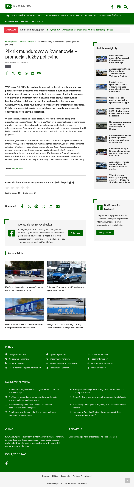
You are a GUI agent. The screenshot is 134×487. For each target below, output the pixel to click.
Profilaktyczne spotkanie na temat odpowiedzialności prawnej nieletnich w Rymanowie (119, 87)
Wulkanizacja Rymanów (102, 363)
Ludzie (24, 22)
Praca (64, 16)
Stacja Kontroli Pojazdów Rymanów (25, 368)
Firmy (41, 16)
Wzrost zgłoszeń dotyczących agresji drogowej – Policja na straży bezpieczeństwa (119, 178)
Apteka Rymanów (58, 354)
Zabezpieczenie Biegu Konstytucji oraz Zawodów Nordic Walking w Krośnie (119, 72)
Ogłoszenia (52, 16)
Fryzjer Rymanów (16, 363)
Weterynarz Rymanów (60, 359)
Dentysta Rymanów (18, 354)
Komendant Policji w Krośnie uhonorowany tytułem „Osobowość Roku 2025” (119, 152)
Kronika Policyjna (27, 42)
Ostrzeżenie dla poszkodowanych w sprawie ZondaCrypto (119, 100)
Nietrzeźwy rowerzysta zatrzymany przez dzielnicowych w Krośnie (120, 125)
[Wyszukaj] (125, 6)
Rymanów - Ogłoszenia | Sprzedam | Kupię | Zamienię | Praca (81, 30)
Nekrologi (90, 16)
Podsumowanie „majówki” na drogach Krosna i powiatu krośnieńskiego (119, 59)
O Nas (55, 476)
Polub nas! (75, 233)
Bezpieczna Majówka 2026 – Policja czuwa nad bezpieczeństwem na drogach (119, 112)
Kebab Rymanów (98, 368)
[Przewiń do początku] (127, 480)
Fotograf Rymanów (99, 359)
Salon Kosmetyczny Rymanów (63, 363)
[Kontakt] (118, 7)
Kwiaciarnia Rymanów (19, 359)
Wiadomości (18, 16)
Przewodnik (12, 22)
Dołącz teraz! (105, 233)
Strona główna (11, 42)
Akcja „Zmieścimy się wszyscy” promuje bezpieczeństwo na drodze (119, 165)
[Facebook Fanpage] (111, 7)
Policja (31, 16)
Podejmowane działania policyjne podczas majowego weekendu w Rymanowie (120, 138)
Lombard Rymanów (99, 354)
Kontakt (113, 437)
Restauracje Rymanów (60, 368)
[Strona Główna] (7, 16)
